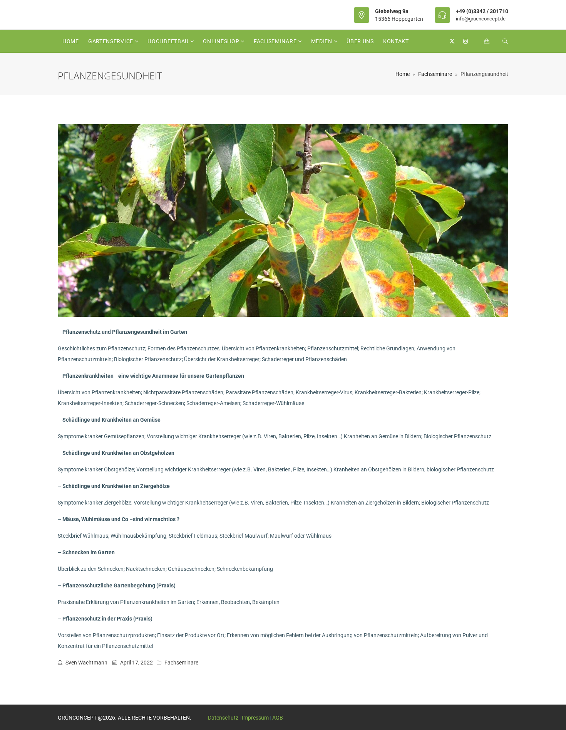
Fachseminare (276, 41)
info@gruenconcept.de (481, 19)
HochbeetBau (168, 41)
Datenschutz (223, 718)
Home (70, 41)
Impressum (255, 718)
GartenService (111, 41)
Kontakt (396, 41)
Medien (322, 41)
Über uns (360, 41)
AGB (277, 718)
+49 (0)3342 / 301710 (482, 11)
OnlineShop (222, 41)
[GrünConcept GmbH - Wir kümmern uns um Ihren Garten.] (58, 14)
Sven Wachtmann (86, 662)
